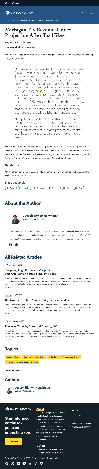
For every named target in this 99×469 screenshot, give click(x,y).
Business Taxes (13, 357)
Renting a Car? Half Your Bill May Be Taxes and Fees (38, 300)
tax (16, 58)
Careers (75, 410)
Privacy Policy (52, 458)
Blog (13, 20)
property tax (63, 130)
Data (8, 321)
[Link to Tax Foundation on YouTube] (24, 463)
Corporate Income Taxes (34, 357)
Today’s (17, 54)
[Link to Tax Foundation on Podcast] (41, 463)
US (9, 3)
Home (7, 20)
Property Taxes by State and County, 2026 (32, 326)
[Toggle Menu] (91, 13)
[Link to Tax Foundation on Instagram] (30, 463)
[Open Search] (83, 12)
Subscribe (13, 441)
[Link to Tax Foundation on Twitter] (13, 463)
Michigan (60, 54)
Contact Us (76, 415)
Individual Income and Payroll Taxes (22, 362)
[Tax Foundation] (19, 13)
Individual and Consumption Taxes (64, 357)
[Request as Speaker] (16, 245)
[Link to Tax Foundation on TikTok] (36, 463)
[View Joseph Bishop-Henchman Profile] (11, 245)
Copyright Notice (38, 458)
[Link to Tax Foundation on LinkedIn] (18, 463)
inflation (25, 154)
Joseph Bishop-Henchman (21, 47)
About (40, 408)
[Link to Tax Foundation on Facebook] (7, 463)
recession (77, 154)
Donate (40, 445)
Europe (18, 3)
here (20, 165)
